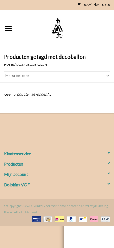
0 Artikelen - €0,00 (97, 5)
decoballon (36, 65)
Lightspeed (29, 212)
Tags (20, 65)
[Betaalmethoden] (35, 219)
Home (9, 65)
